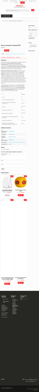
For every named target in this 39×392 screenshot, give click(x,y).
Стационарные (11, 139)
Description (3, 57)
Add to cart (7, 50)
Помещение (11, 136)
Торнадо (10, 144)
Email (2, 164)
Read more (7, 195)
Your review (3, 154)
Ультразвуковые (11, 131)
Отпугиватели (7, 53)
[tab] (3, 57)
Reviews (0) (18, 57)
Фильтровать (31, 38)
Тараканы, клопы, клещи (21, 142)
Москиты (10, 142)
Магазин (16, 2)
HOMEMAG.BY (19, 6)
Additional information (11, 57)
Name (2, 160)
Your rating (3, 153)
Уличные (14, 136)
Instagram (22, 2)
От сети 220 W (11, 134)
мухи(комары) (14, 142)
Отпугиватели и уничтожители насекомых (17, 53)
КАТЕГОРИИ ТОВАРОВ (6, 15)
